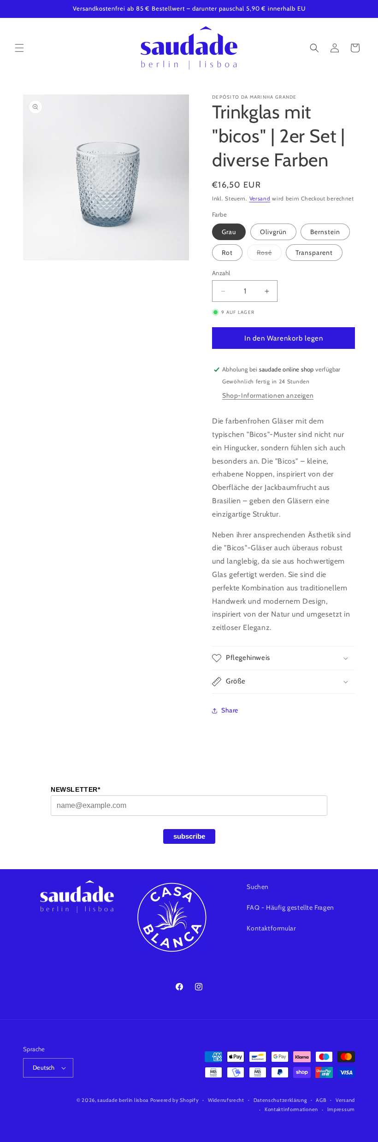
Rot (227, 252)
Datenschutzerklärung (280, 1100)
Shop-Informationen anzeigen (267, 395)
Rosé (269, 254)
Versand (260, 198)
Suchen (258, 887)
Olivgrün (273, 232)
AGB (321, 1100)
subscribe (189, 836)
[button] (19, 48)
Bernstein (325, 232)
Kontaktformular (271, 928)
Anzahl (221, 273)
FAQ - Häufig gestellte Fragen (290, 907)
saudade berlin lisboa (122, 1100)
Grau (229, 232)
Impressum (341, 1109)
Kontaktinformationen (291, 1109)
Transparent (314, 252)
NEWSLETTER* (75, 789)
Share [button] (229, 710)
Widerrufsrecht (226, 1100)
